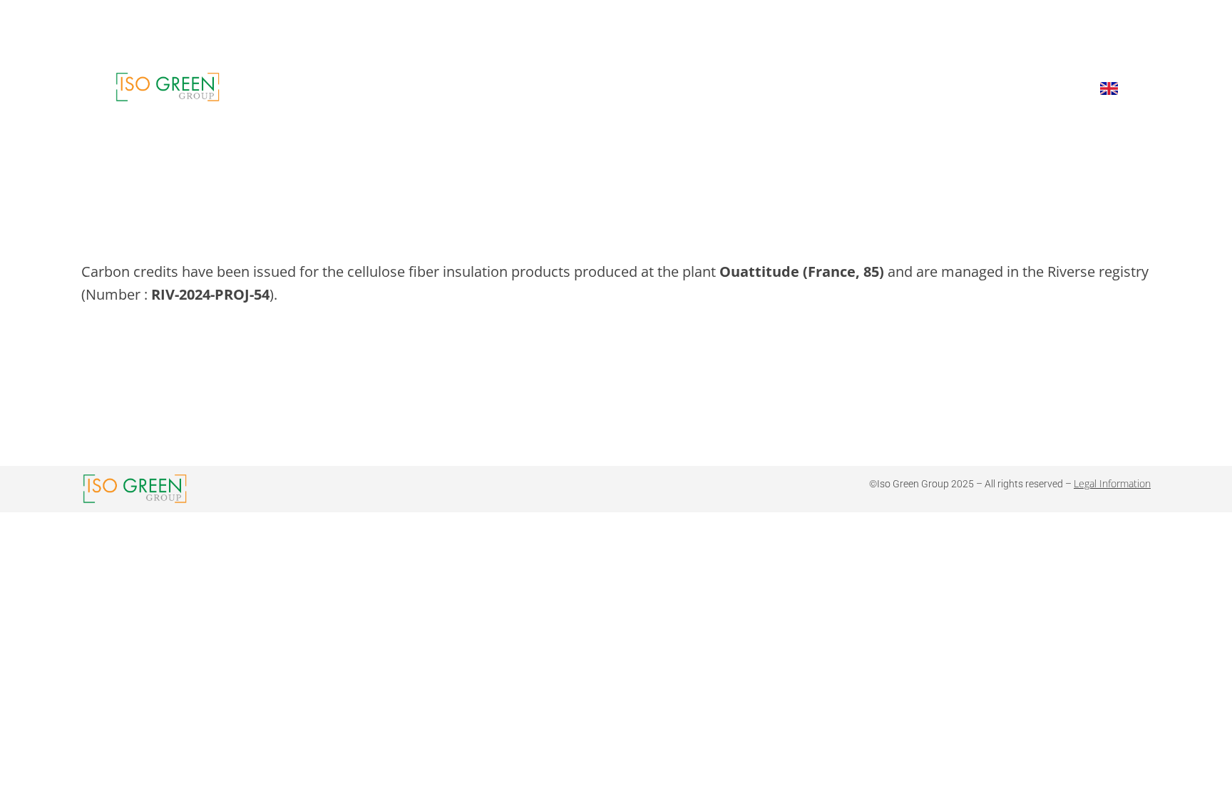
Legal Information (1112, 483)
